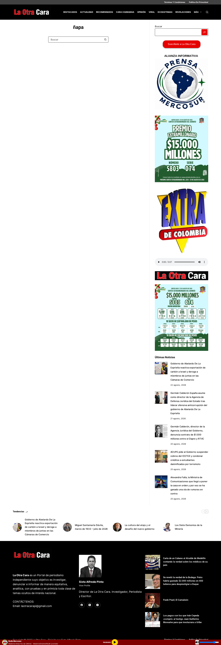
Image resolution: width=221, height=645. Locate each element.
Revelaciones (183, 12)
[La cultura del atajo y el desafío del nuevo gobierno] (117, 527)
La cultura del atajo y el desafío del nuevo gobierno (139, 527)
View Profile (84, 585)
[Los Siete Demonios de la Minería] (167, 527)
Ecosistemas (165, 12)
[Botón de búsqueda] (105, 39)
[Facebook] (82, 605)
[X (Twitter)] (90, 605)
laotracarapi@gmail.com (36, 606)
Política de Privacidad (198, 2)
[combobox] (75, 40)
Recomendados (104, 12)
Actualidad (86, 12)
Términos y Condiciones (174, 2)
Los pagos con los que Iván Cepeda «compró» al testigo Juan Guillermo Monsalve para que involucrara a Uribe (182, 619)
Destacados (70, 12)
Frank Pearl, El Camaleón (175, 600)
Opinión (141, 12)
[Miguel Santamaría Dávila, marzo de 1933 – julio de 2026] (67, 527)
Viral (152, 12)
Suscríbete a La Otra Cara (181, 44)
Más (196, 12)
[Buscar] (207, 12)
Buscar (158, 26)
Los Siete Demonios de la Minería (188, 527)
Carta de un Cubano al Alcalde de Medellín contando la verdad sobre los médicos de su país (185, 561)
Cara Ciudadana (125, 12)
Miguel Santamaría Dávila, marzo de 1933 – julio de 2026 (91, 527)
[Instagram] (97, 605)
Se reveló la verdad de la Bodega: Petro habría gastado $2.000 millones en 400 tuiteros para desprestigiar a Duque (183, 580)
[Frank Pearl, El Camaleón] (152, 600)
